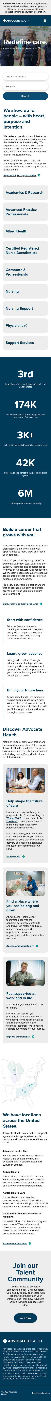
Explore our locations (15, 1243)
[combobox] (25, 76)
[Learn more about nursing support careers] (25, 308)
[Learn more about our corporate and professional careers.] (25, 272)
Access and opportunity (20, 946)
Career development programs (20, 604)
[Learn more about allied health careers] (25, 231)
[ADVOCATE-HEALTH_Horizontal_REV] (16, 20)
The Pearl (11, 821)
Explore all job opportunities (20, 175)
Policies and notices (41, 1393)
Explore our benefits (18, 1036)
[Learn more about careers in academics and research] (25, 192)
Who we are (13, 856)
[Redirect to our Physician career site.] (25, 325)
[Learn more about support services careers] (25, 343)
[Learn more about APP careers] (25, 212)
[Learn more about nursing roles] (25, 291)
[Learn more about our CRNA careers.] (25, 250)
